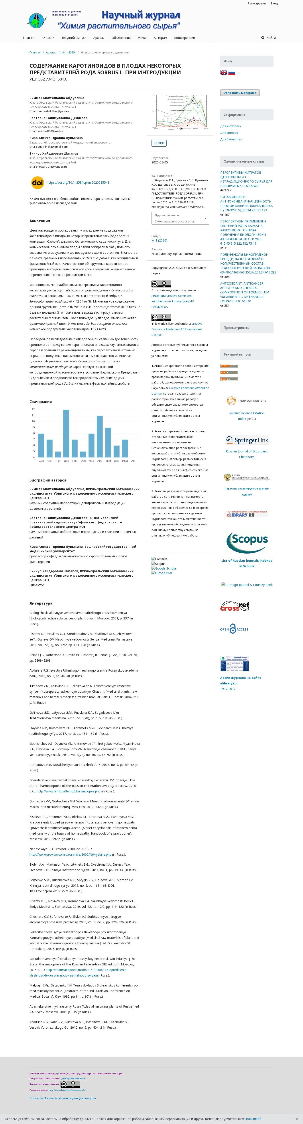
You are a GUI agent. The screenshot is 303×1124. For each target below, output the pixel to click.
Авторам (160, 37)
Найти (271, 37)
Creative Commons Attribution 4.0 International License (177, 329)
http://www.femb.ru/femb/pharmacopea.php (68, 791)
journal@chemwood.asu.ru (73, 1078)
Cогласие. (37, 1098)
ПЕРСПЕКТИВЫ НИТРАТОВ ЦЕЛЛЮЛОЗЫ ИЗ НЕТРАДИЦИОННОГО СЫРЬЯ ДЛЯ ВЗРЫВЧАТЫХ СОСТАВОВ (246, 179)
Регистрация (257, 3)
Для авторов (229, 133)
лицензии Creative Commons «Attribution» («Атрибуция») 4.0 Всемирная (173, 301)
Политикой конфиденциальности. (70, 1098)
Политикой (253, 1119)
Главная (29, 37)
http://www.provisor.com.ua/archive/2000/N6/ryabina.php (70, 854)
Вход (274, 3)
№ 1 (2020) (68, 52)
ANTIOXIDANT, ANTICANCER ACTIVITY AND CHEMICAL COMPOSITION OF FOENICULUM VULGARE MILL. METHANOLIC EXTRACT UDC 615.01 (244, 292)
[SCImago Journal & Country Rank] (247, 584)
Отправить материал (240, 93)
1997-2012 (228, 689)
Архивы (98, 37)
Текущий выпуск (73, 37)
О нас (47, 37)
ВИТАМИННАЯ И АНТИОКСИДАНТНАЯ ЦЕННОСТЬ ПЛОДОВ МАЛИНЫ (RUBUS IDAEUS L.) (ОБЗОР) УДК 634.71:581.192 (246, 203)
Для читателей (231, 126)
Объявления (121, 37)
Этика (142, 37)
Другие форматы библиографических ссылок (175, 218)
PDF (160, 143)
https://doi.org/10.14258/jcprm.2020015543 (78, 182)
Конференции (184, 37)
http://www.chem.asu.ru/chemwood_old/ (68, 1090)
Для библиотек (231, 139)
